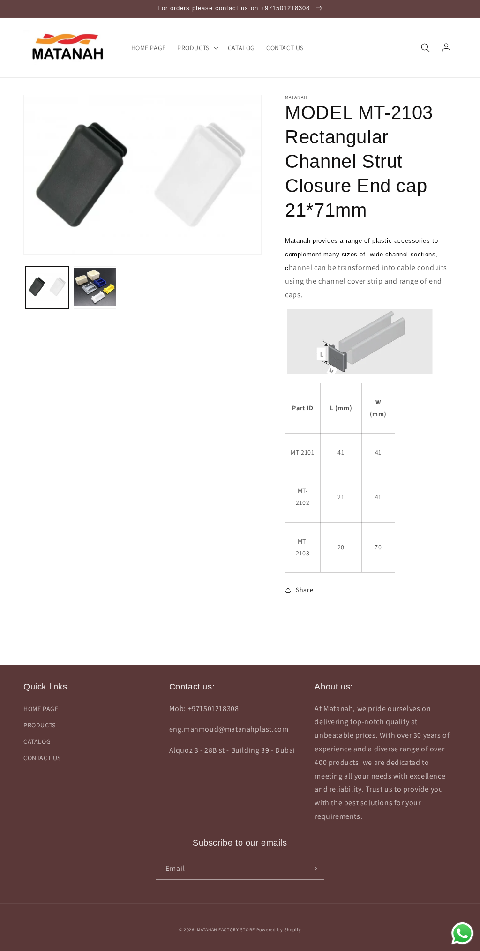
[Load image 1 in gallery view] (47, 287)
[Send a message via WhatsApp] (462, 933)
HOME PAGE (40, 708)
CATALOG (37, 741)
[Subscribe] (313, 869)
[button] (197, 48)
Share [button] (304, 589)
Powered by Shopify (278, 930)
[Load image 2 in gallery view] (95, 287)
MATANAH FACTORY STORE (226, 930)
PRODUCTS (39, 725)
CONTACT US (42, 758)
